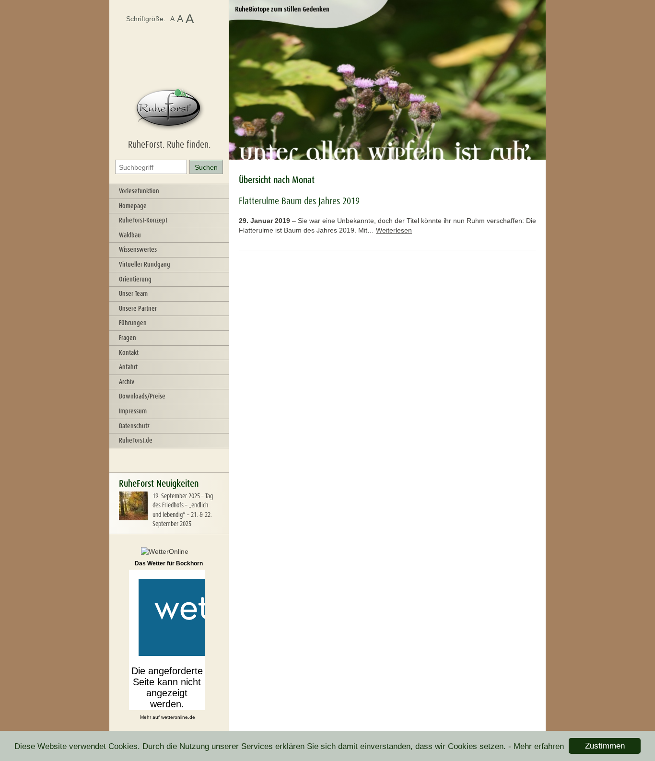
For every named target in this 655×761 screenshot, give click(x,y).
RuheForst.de (135, 440)
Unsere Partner (138, 308)
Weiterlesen (394, 230)
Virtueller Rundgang (144, 264)
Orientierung (135, 279)
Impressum (133, 411)
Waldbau (130, 235)
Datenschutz (134, 425)
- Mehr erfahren (536, 746)
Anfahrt (128, 367)
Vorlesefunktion (139, 191)
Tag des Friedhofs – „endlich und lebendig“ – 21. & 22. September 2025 (182, 510)
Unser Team (133, 293)
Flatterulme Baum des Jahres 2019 (299, 201)
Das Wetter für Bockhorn (169, 563)
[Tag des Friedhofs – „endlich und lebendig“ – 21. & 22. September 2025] (133, 518)
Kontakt (129, 352)
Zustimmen (605, 745)
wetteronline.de (178, 717)
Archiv (126, 381)
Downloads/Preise (142, 396)
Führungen (133, 322)
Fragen (127, 337)
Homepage (133, 205)
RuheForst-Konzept (143, 220)
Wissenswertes (138, 249)
